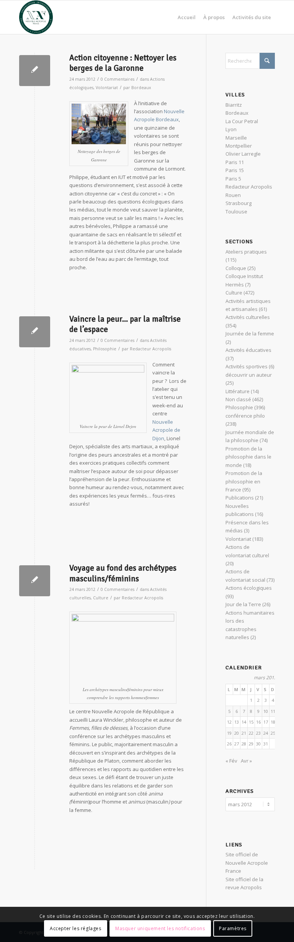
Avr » (246, 760)
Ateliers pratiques (246, 251)
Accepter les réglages (75, 928)
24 (265, 733)
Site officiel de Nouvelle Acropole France (246, 862)
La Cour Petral (241, 121)
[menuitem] (186, 17)
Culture (100, 597)
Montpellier (238, 145)
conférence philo (245, 415)
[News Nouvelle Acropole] (36, 17)
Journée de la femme (249, 333)
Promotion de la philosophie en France (243, 481)
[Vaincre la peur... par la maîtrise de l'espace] (34, 331)
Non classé (238, 399)
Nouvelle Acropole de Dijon (166, 430)
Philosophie (104, 348)
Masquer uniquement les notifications (160, 928)
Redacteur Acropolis (150, 348)
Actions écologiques (248, 587)
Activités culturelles (247, 317)
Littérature (237, 391)
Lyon (231, 129)
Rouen (233, 195)
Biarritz (233, 104)
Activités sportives (246, 366)
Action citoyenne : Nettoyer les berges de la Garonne (122, 63)
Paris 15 (234, 170)
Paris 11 (234, 162)
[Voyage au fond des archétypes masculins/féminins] (34, 580)
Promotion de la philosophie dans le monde (248, 457)
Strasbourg (238, 203)
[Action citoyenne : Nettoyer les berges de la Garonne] (34, 70)
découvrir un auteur (248, 374)
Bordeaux (141, 87)
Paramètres (233, 928)
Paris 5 (233, 178)
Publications (239, 497)
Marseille (236, 137)
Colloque (235, 268)
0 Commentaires (117, 79)
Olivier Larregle (243, 153)
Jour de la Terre (243, 604)
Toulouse (236, 211)
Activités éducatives (248, 350)
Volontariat (107, 87)
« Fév (231, 760)
